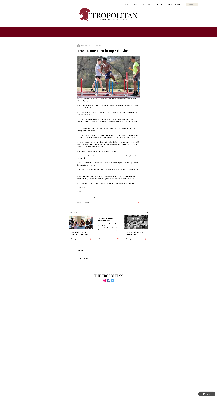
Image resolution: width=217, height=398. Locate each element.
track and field (82, 187)
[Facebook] (108, 280)
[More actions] (139, 46)
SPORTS (79, 191)
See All (146, 212)
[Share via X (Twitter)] (82, 197)
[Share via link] (90, 197)
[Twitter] (112, 280)
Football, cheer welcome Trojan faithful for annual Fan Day (79, 233)
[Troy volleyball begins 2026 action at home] (136, 222)
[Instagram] (104, 280)
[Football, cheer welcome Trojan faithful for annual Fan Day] (81, 222)
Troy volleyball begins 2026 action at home (135, 233)
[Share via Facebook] (78, 197)
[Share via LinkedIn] (86, 197)
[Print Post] (94, 197)
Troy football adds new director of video (106, 219)
